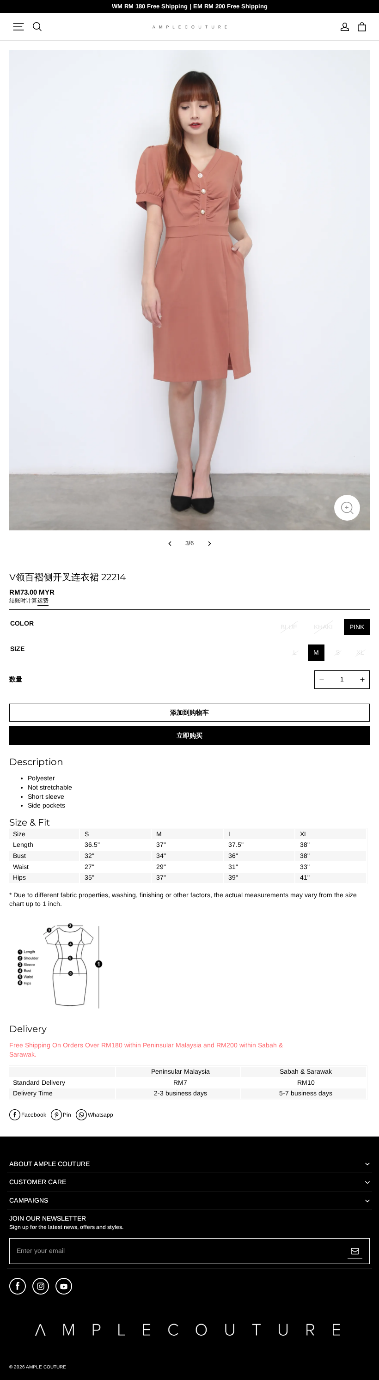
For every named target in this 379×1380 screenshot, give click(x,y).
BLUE (289, 627)
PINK (356, 627)
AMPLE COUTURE (46, 1366)
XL (360, 652)
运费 (43, 600)
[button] (18, 27)
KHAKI (323, 627)
